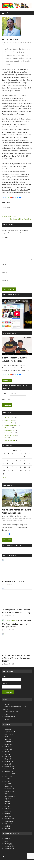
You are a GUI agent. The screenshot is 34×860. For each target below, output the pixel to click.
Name (4, 264)
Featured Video (8, 485)
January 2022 (9, 739)
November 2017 (9, 791)
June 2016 (7, 828)
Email (4, 272)
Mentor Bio (8, 428)
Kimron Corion (19, 42)
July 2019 (7, 752)
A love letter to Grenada (13, 581)
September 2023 (10, 732)
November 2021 (9, 742)
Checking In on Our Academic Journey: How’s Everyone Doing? (16, 623)
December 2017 (9, 789)
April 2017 (8, 809)
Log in (6, 841)
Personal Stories (10, 433)
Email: (4, 399)
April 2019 (8, 756)
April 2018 (8, 784)
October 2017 (9, 794)
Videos (7, 438)
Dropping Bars (9, 423)
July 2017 (7, 801)
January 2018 (8, 786)
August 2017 (8, 799)
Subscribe (7, 405)
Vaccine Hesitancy (10, 435)
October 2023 (9, 729)
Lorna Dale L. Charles (10, 216)
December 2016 (10, 818)
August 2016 (8, 823)
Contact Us (8, 704)
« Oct (5, 477)
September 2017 (10, 796)
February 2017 (9, 814)
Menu (8, 13)
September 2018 (10, 774)
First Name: (6, 394)
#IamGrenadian (9, 418)
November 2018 (10, 769)
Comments (9, 846)
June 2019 (7, 754)
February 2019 (9, 761)
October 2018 (9, 771)
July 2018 (7, 779)
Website (5, 280)
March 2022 (8, 737)
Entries (8, 843)
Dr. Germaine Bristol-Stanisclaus (20, 219)
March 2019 (8, 759)
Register (7, 838)
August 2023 (9, 734)
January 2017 (8, 816)
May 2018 (7, 781)
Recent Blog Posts (10, 555)
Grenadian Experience (12, 425)
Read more (7, 380)
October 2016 (9, 821)
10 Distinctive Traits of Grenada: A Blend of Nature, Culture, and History (16, 658)
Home (6, 714)
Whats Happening (9, 333)
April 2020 (8, 747)
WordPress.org (9, 848)
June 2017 (7, 804)
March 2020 (8, 749)
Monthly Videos (9, 430)
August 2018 (8, 776)
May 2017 (7, 806)
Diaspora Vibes (9, 420)
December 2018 (10, 766)
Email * (4, 683)
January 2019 (8, 764)
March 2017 (8, 811)
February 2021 (9, 744)
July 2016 (7, 826)
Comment (5, 237)
